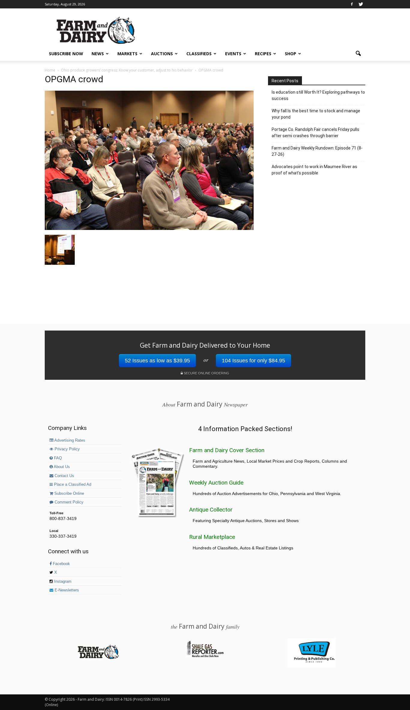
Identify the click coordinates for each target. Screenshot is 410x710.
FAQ (57, 458)
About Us (61, 467)
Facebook (61, 564)
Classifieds (199, 53)
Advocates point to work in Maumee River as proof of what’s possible (314, 169)
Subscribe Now (66, 53)
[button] (358, 54)
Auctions (162, 53)
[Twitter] (360, 4)
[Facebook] (351, 4)
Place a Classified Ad (72, 484)
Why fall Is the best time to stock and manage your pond (316, 113)
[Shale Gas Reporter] (205, 656)
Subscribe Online (68, 493)
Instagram (62, 581)
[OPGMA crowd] (149, 228)
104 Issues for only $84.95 (253, 361)
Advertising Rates (69, 440)
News (98, 53)
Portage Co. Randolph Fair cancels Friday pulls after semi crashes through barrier (315, 132)
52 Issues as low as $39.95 (157, 361)
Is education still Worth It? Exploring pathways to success (318, 95)
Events (233, 53)
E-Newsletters (66, 590)
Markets (127, 53)
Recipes (263, 53)
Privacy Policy (66, 449)
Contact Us (63, 476)
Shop (290, 53)
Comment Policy (68, 502)
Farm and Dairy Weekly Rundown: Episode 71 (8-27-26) (317, 151)
